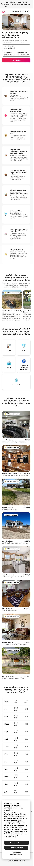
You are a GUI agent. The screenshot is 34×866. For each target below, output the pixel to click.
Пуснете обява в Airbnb (20, 11)
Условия (22, 860)
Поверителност (13, 860)
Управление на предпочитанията (16, 853)
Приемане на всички (16, 843)
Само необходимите (16, 848)
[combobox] (16, 48)
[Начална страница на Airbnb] (3, 11)
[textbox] (9, 54)
